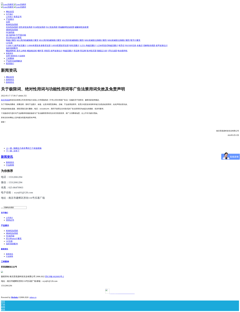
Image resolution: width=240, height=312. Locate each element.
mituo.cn (33, 297)
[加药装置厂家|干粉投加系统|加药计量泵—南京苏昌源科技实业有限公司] (120, 4)
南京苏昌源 (5, 100)
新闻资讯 (10, 80)
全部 (8, 22)
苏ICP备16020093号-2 (54, 276)
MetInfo (14, 297)
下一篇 (13, 151)
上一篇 (24, 148)
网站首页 (10, 12)
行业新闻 (10, 165)
